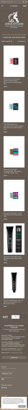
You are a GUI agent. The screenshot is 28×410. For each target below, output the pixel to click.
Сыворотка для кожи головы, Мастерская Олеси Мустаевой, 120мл (13, 258)
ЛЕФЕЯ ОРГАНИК (14, 24)
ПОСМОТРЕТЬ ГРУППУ (17, 352)
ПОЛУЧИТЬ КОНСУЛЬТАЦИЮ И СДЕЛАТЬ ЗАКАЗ (12, 349)
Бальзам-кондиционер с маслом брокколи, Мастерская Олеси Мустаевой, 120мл (13, 302)
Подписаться (14, 357)
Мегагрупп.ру (14, 408)
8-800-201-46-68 (6, 374)
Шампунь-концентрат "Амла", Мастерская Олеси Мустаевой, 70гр (13, 214)
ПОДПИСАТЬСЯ (5, 336)
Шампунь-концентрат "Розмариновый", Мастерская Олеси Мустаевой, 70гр (12, 171)
